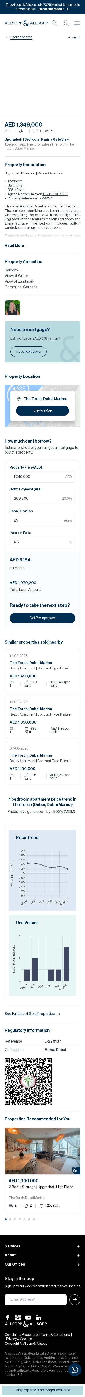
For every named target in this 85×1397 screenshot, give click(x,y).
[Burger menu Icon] (77, 23)
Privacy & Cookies (19, 1339)
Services (13, 1246)
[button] (65, 23)
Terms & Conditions (55, 1335)
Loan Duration (21, 511)
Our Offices (15, 1264)
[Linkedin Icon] (39, 1317)
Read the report (51, 9)
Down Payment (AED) (26, 489)
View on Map (43, 410)
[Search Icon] (54, 23)
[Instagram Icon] (18, 1317)
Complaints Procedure (21, 1335)
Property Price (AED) (26, 467)
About (10, 1255)
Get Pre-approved (43, 618)
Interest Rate (20, 533)
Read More (14, 246)
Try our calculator (28, 351)
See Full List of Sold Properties (30, 1014)
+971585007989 (55, 194)
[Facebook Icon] (7, 1317)
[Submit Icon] (73, 1299)
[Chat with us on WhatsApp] (74, 1369)
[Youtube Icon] (28, 1317)
